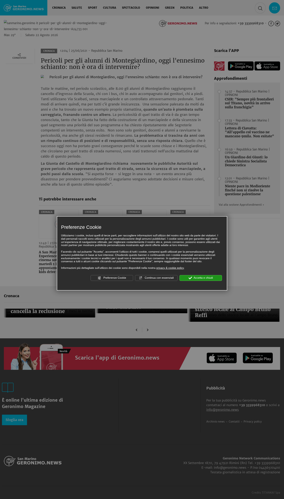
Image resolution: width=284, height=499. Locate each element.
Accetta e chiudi (203, 277)
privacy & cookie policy (170, 267)
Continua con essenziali (159, 277)
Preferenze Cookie (114, 277)
